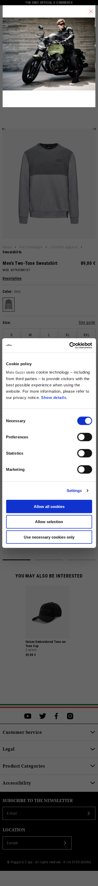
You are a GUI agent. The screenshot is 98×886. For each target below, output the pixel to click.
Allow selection (49, 521)
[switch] (84, 437)
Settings (74, 490)
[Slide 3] (81, 559)
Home (7, 247)
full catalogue (31, 247)
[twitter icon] (42, 716)
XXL (86, 335)
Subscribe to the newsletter (38, 800)
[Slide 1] (16, 559)
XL (68, 335)
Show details (53, 397)
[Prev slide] (3, 128)
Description (12, 279)
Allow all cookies (49, 506)
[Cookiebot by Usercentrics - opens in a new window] (70, 345)
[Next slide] (94, 128)
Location (14, 830)
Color (7, 291)
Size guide (87, 322)
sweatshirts (12, 252)
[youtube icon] (27, 716)
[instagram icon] (70, 716)
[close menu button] (90, 11)
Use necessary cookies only (49, 537)
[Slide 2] (49, 559)
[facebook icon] (56, 716)
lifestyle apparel (64, 247)
